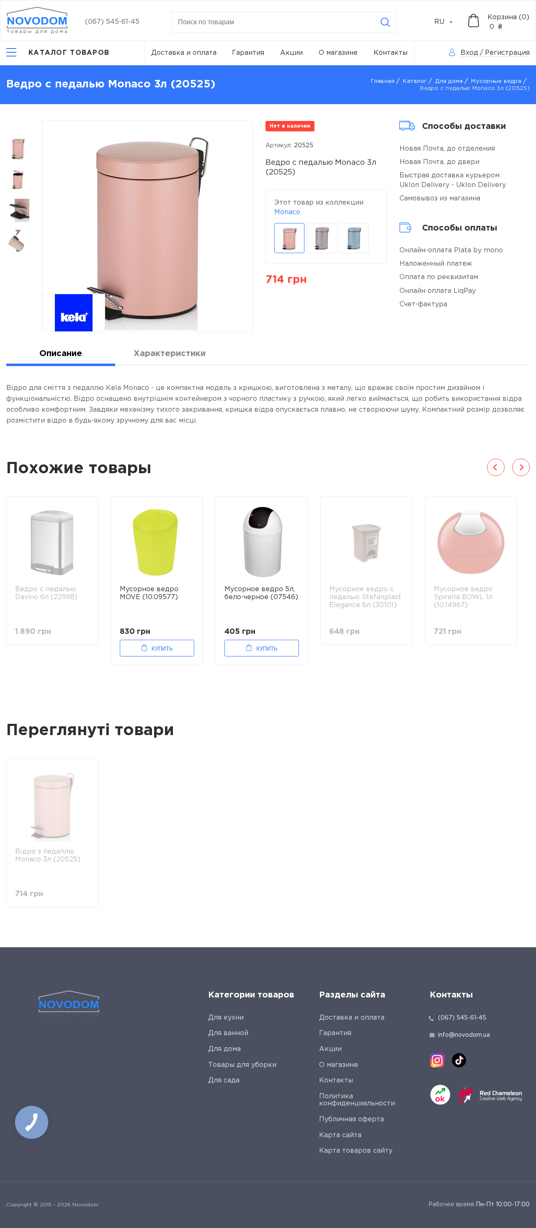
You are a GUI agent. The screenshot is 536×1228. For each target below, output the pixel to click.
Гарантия (248, 53)
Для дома (449, 81)
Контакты (390, 53)
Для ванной (228, 1033)
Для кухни (226, 1018)
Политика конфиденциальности (357, 1100)
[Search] (385, 22)
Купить (162, 649)
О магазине (338, 53)
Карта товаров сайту (355, 1151)
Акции (291, 53)
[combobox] (448, 22)
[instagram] (437, 1060)
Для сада (224, 1080)
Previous (496, 467)
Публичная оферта (351, 1119)
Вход (469, 53)
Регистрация (507, 53)
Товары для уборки (242, 1065)
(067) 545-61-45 (112, 22)
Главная (383, 81)
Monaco (287, 212)
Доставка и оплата (183, 53)
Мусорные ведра (496, 81)
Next (521, 467)
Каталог (415, 81)
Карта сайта (340, 1135)
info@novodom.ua (464, 1035)
